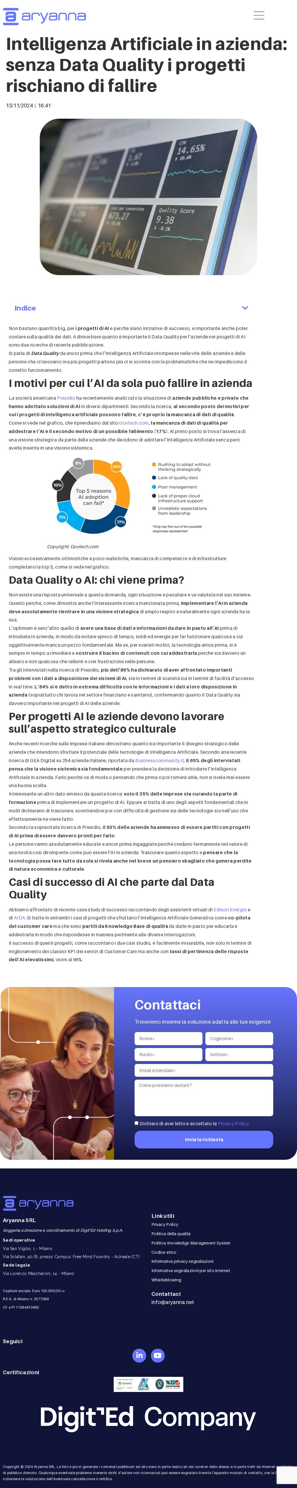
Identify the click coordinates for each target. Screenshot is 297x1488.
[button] (245, 308)
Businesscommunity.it (159, 760)
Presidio (66, 398)
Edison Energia (230, 909)
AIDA (19, 918)
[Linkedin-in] (139, 1356)
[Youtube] (158, 1356)
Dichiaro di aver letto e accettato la (194, 1123)
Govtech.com (133, 423)
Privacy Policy (233, 1123)
